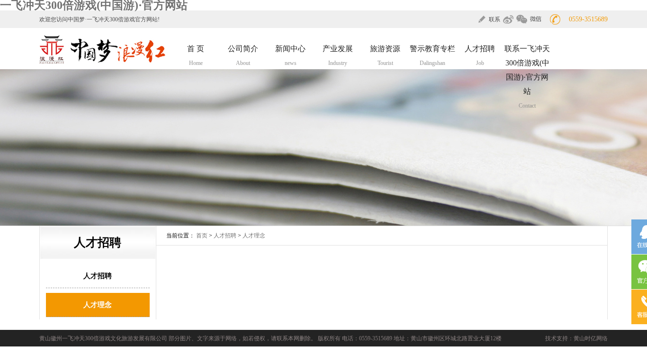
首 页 (195, 55)
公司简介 (243, 55)
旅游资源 (385, 55)
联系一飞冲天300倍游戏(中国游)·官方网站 (527, 77)
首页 (201, 235)
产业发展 (338, 55)
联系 (494, 19)
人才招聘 (480, 55)
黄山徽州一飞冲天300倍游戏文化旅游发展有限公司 (103, 338)
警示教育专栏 (432, 55)
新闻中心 (290, 55)
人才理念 (97, 305)
